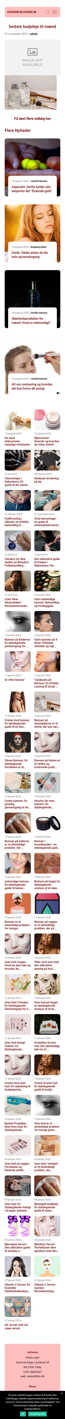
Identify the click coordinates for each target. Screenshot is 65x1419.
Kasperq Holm (38, 247)
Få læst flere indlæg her (32, 119)
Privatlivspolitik (37, 1414)
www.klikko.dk (36, 1376)
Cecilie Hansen (39, 312)
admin (34, 34)
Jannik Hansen (39, 181)
